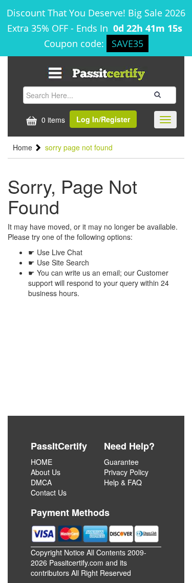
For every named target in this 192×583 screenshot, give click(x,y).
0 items (52, 120)
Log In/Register (103, 119)
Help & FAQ (123, 482)
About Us (45, 472)
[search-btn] (156, 94)
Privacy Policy (126, 472)
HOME (41, 462)
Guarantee (121, 462)
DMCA (41, 482)
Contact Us (49, 492)
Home (23, 147)
